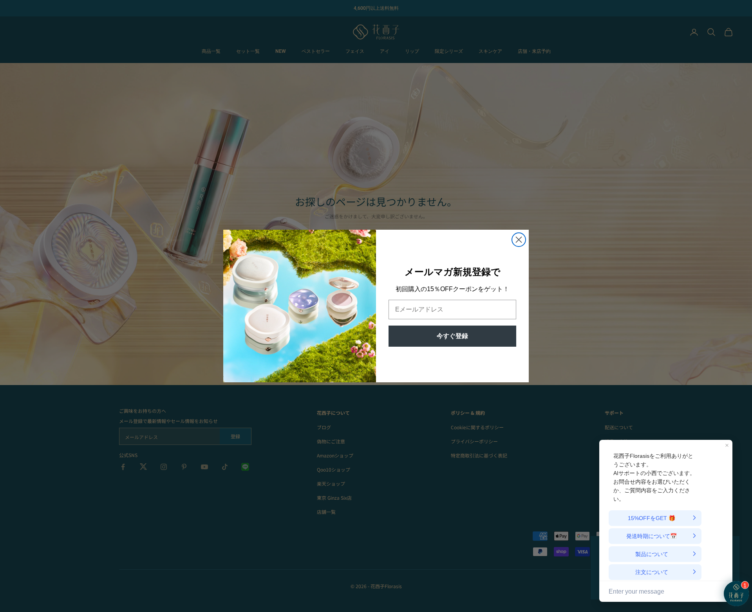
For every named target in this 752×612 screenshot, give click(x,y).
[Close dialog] (519, 240)
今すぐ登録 (452, 336)
